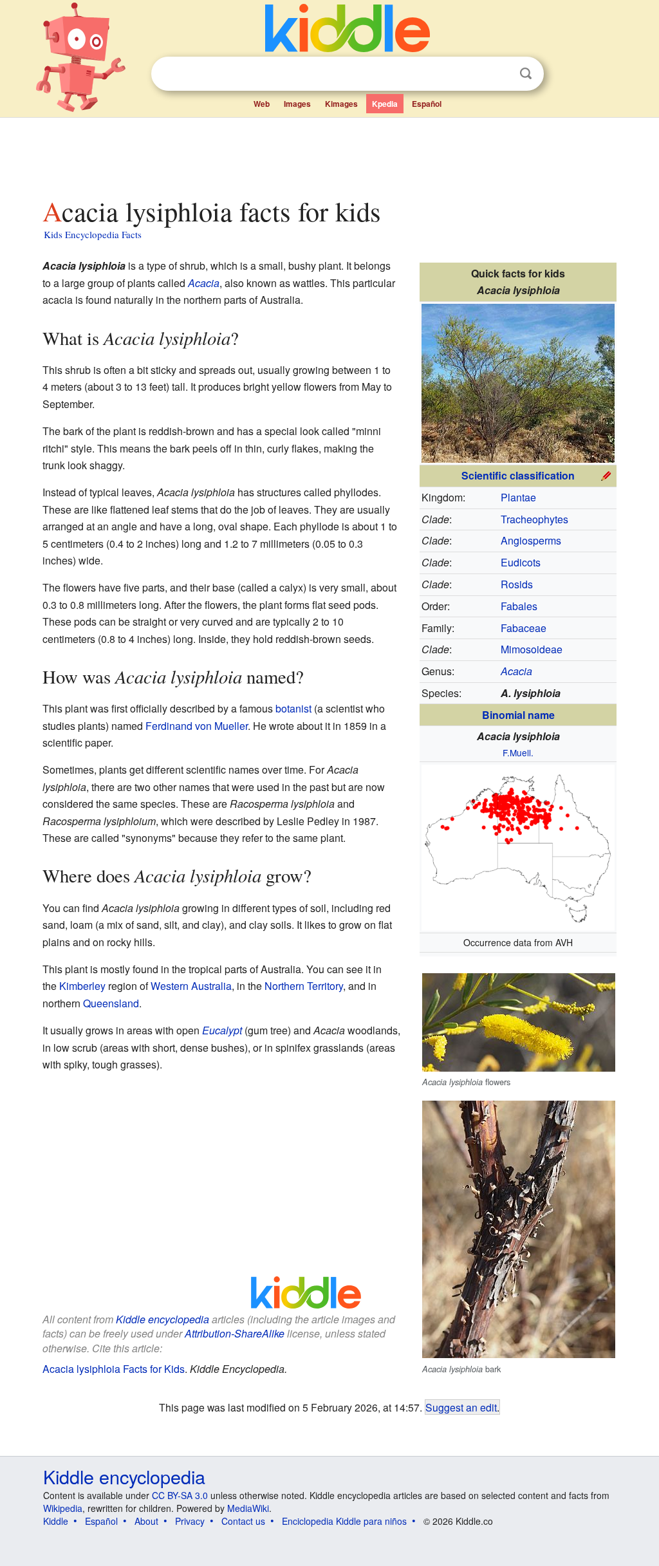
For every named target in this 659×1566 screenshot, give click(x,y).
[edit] (606, 474)
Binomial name (518, 714)
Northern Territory (304, 985)
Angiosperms (531, 540)
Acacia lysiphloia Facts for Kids (113, 1368)
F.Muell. (518, 752)
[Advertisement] (328, 153)
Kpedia (385, 103)
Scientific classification (518, 475)
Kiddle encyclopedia (162, 1319)
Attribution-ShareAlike (234, 1333)
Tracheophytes (534, 519)
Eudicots (521, 562)
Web (262, 103)
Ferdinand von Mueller (196, 725)
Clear (499, 74)
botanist (293, 708)
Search (525, 73)
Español (426, 103)
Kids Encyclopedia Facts (93, 234)
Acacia (203, 282)
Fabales (519, 606)
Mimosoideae (531, 649)
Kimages (341, 103)
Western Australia (191, 985)
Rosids (517, 584)
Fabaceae (523, 627)
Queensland (111, 1003)
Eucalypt (222, 1030)
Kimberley (82, 985)
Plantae (518, 497)
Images (297, 103)
